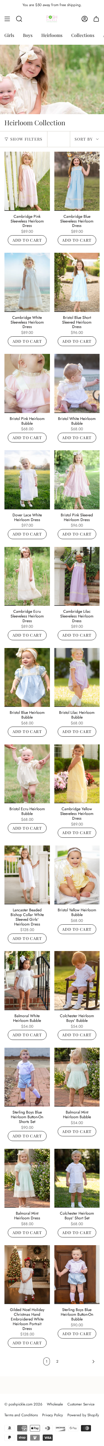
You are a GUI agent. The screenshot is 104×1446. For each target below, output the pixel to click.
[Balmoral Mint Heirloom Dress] (27, 1178)
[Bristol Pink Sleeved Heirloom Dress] (77, 479)
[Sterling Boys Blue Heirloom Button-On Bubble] (77, 1274)
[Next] (81, 1361)
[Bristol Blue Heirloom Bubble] (27, 677)
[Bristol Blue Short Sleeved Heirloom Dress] (77, 282)
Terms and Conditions (21, 1415)
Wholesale (55, 1404)
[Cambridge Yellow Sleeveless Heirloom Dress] (77, 774)
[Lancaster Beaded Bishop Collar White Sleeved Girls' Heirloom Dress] (27, 875)
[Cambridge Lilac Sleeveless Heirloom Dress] (77, 576)
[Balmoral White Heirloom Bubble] (27, 980)
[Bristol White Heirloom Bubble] (77, 383)
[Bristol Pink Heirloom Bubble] (27, 383)
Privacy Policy (52, 1415)
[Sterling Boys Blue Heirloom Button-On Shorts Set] (27, 1077)
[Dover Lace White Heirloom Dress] (27, 479)
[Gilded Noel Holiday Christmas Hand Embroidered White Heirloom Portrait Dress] (27, 1274)
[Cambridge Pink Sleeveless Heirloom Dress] (27, 181)
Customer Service (81, 1404)
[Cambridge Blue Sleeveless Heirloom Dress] (77, 181)
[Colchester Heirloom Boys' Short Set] (77, 1178)
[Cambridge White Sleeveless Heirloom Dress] (27, 282)
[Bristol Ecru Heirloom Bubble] (27, 774)
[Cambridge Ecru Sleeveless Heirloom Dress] (27, 576)
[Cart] (96, 18)
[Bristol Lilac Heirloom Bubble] (77, 677)
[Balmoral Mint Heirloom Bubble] (77, 1077)
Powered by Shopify (83, 1415)
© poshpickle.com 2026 (23, 1404)
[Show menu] (7, 18)
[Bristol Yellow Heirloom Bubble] (77, 875)
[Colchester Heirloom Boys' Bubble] (77, 980)
